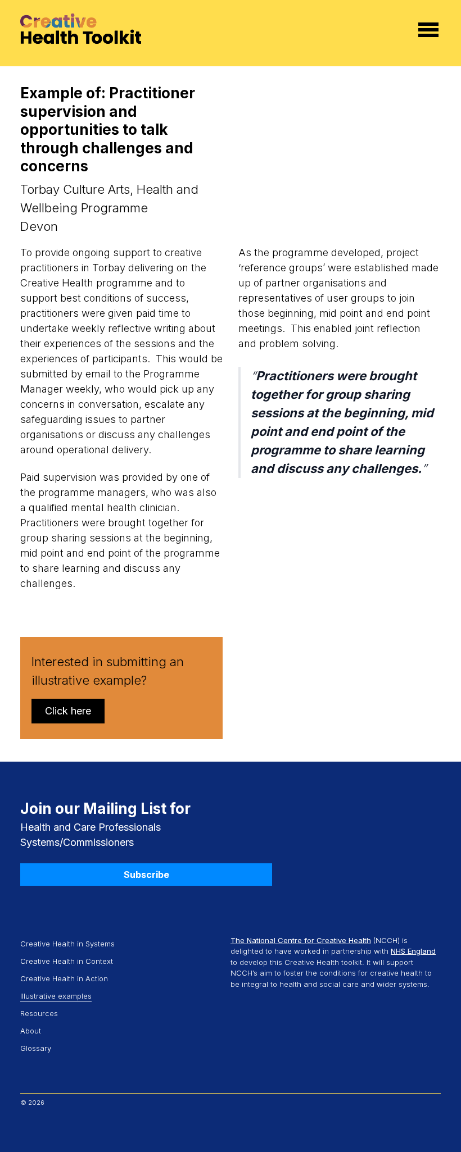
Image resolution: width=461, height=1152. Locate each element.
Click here (68, 711)
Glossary (35, 1048)
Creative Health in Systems (67, 943)
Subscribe (146, 874)
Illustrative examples (56, 995)
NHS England (413, 950)
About (30, 1030)
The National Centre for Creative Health (301, 940)
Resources (39, 1013)
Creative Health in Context (67, 961)
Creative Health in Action (64, 978)
